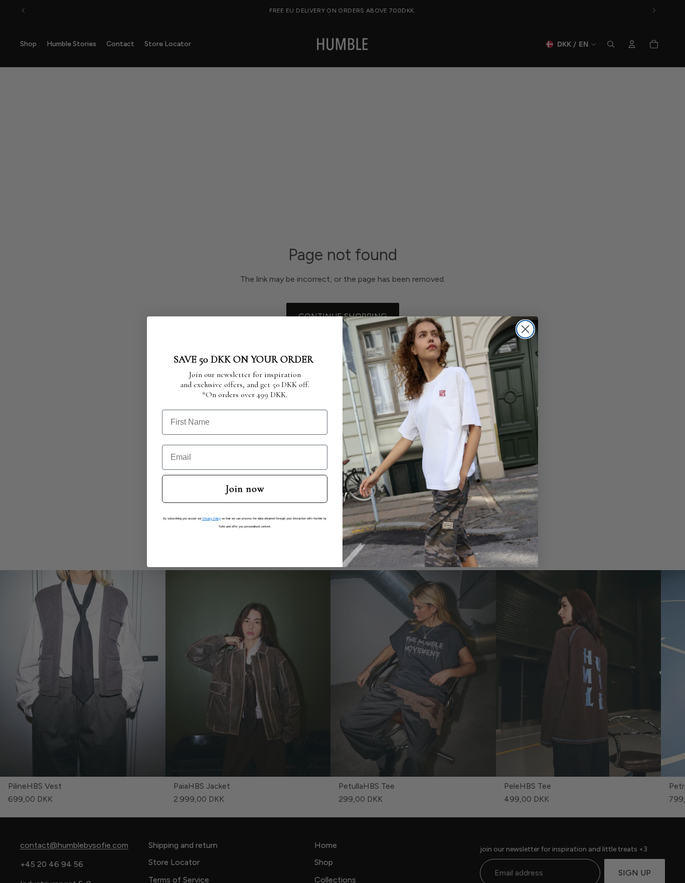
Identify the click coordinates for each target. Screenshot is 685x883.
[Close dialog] (525, 329)
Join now (245, 489)
